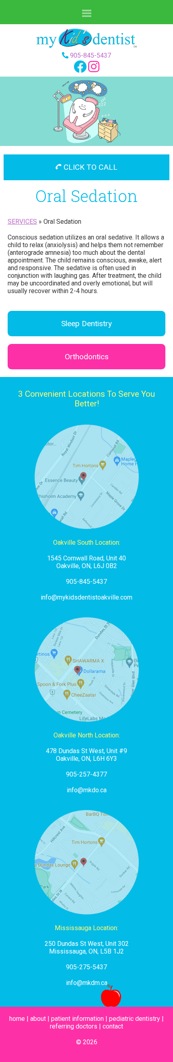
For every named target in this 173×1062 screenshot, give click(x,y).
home (17, 1018)
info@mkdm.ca (86, 983)
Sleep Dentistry (86, 323)
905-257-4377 (86, 774)
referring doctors (73, 1026)
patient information (77, 1018)
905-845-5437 (90, 55)
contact (113, 1026)
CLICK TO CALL (89, 167)
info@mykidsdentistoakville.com (86, 597)
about (38, 1018)
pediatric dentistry (134, 1018)
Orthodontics (87, 356)
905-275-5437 (86, 967)
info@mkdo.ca (87, 790)
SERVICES (22, 221)
